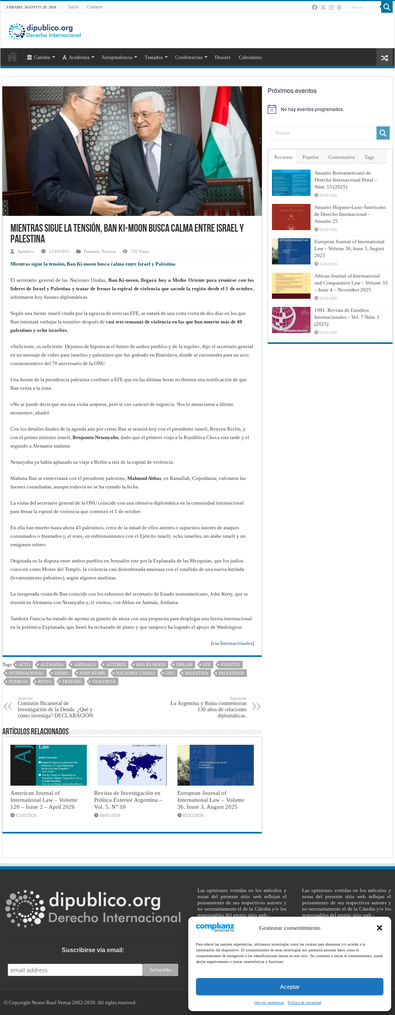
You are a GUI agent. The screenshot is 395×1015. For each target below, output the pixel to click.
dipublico (25, 251)
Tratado (72, 681)
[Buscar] (387, 7)
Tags (369, 157)
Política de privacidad (304, 1002)
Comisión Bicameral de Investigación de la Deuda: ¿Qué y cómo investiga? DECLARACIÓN (55, 707)
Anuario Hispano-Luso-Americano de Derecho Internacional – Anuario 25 (350, 214)
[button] (379, 928)
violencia (104, 681)
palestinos (231, 673)
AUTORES (116, 664)
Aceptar (290, 986)
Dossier (222, 57)
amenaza (85, 664)
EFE (207, 664)
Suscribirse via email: (93, 950)
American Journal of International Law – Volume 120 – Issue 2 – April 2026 (44, 799)
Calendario (250, 57)
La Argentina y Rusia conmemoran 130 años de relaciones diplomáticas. (208, 707)
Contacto (94, 7)
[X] (323, 7)
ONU (170, 673)
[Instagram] (331, 7)
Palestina (196, 673)
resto (45, 681)
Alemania (52, 664)
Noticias (108, 251)
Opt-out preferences (269, 1002)
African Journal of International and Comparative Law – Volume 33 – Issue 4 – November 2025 (351, 283)
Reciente (283, 157)
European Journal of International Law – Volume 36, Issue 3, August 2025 (211, 799)
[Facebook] (314, 7)
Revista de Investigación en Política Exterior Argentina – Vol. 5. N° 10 (128, 799)
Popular (310, 157)
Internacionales (236, 643)
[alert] (330, 109)
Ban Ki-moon (150, 664)
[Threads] (339, 7)
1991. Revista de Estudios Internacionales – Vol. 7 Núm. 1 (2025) (347, 317)
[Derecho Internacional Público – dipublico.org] (44, 30)
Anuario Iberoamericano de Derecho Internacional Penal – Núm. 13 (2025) (345, 180)
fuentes (230, 664)
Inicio (73, 7)
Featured (91, 251)
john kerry (93, 673)
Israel (61, 673)
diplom (184, 664)
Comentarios (341, 157)
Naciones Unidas (135, 673)
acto (24, 664)
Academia (79, 57)
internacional (26, 673)
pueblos (18, 681)
